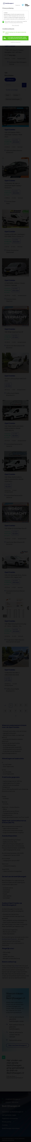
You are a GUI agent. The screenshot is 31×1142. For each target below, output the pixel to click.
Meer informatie (15, 25)
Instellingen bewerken (16, 42)
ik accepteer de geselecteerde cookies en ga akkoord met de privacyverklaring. (15, 38)
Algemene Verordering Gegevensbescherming (14, 22)
